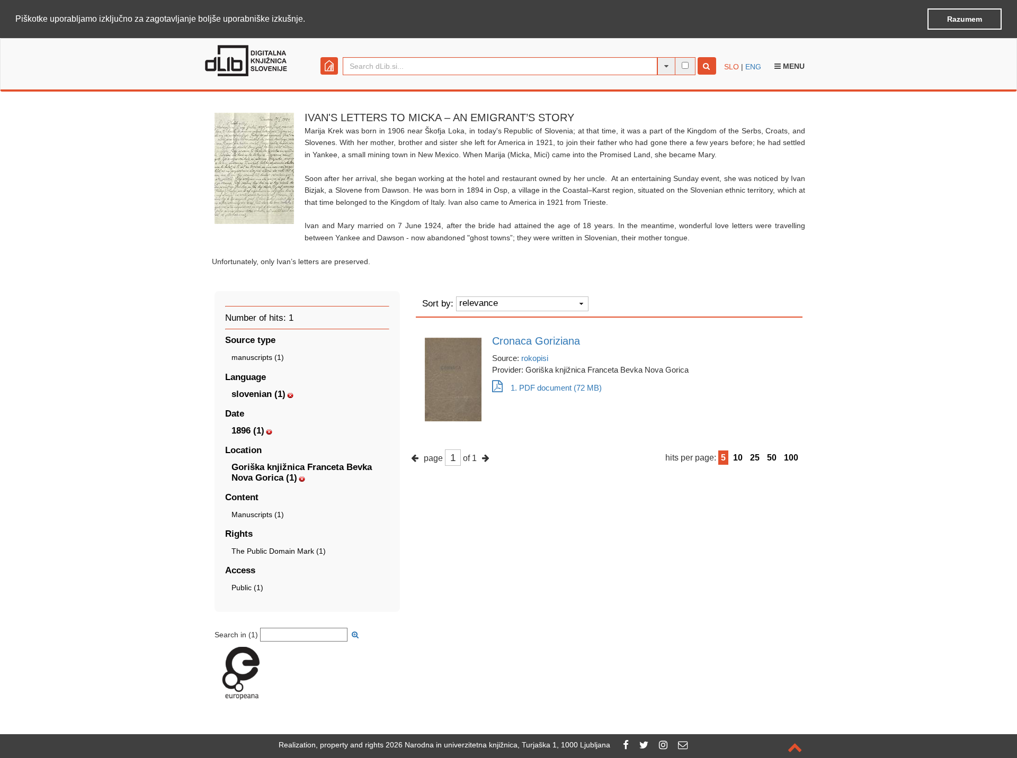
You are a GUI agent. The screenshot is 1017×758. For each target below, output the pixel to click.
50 (772, 457)
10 (738, 457)
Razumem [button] (964, 19)
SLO (731, 66)
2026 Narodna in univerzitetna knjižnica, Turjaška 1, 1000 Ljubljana (498, 745)
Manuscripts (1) (257, 514)
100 (791, 457)
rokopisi (534, 358)
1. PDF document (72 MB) (556, 387)
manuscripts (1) (257, 357)
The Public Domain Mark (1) (278, 551)
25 (755, 457)
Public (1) (247, 587)
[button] (308, 19)
